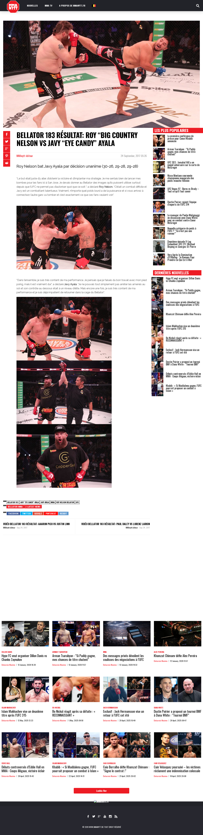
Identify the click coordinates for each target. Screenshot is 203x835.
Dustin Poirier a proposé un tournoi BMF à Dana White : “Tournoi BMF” (183, 363)
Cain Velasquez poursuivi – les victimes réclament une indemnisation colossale (177, 769)
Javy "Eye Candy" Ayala (29, 502)
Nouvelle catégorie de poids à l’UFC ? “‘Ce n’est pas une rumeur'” (181, 230)
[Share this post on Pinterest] (6, 155)
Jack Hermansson (110, 707)
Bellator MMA (15, 506)
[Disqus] (76, 581)
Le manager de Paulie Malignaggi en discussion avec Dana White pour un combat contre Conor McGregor (183, 219)
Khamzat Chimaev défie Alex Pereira (183, 314)
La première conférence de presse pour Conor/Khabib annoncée (180, 138)
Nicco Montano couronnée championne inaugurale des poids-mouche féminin (180, 178)
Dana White (158, 707)
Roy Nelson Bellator (65, 502)
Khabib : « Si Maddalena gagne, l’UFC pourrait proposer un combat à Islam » (183, 388)
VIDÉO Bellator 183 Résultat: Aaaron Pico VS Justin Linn (36, 524)
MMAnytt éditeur (24, 156)
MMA (53, 502)
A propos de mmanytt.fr (72, 5)
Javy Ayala (45, 502)
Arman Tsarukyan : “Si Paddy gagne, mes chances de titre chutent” (181, 151)
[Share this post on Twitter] (6, 141)
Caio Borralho (109, 763)
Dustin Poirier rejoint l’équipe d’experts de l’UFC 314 (181, 203)
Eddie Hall (6, 763)
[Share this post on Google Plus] (6, 148)
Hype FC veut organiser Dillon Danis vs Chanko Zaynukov (183, 279)
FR (93, 5)
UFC (77, 502)
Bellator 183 (12, 502)
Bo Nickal (56, 707)
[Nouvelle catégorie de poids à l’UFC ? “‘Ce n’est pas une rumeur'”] (159, 233)
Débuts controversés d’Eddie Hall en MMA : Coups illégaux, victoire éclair (183, 375)
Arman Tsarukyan (59, 652)
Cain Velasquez (160, 763)
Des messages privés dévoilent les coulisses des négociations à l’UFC (183, 303)
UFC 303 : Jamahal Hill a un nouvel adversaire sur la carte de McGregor (183, 164)
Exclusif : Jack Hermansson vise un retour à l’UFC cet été (182, 351)
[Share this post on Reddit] (6, 163)
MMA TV (48, 5)
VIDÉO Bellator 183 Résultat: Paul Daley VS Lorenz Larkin (115, 524)
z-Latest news (32, 506)
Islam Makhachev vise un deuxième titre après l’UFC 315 (183, 327)
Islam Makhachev (9, 707)
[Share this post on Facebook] (6, 134)
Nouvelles (32, 5)
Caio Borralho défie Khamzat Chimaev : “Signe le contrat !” (126, 769)
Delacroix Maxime (8, 664)
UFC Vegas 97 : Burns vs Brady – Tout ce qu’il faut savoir (183, 190)
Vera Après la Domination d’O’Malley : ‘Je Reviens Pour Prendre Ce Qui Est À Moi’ (181, 257)
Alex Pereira (159, 652)
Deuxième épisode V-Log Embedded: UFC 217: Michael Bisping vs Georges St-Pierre (181, 244)
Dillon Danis (7, 652)
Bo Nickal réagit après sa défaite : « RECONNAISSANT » (183, 339)
